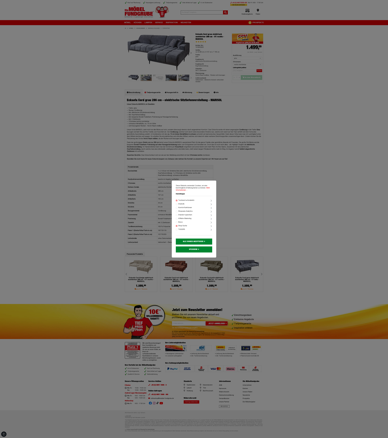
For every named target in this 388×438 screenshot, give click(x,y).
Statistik (181, 204)
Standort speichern (185, 215)
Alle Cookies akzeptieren (193, 241)
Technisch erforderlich (186, 200)
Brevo (180, 222)
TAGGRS (181, 229)
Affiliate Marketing (184, 218)
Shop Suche (182, 226)
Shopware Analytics (185, 211)
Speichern (193, 249)
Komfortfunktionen (185, 207)
